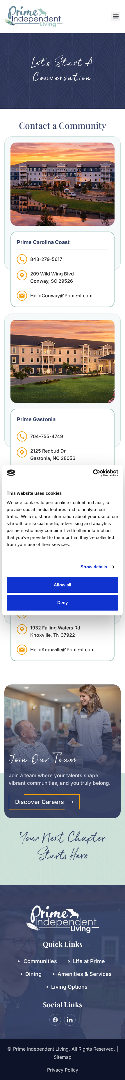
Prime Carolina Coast (43, 242)
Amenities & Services (85, 974)
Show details (94, 566)
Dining (33, 974)
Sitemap (63, 1057)
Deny (62, 602)
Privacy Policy (62, 1070)
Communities (40, 961)
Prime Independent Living (41, 1049)
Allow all (62, 584)
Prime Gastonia (36, 419)
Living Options (69, 987)
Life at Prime (89, 961)
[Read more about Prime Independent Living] (92, 473)
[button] (115, 16)
